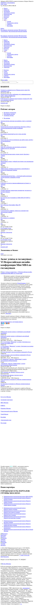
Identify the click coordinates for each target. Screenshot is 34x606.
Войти (2, 28)
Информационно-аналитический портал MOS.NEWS (18, 496)
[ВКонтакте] (1, 323)
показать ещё (4, 103)
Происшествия (8, 14)
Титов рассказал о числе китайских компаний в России (16, 355)
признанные (26, 588)
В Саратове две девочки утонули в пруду (12, 375)
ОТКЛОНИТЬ (11, 2)
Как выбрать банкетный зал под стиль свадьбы (13, 134)
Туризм (9, 21)
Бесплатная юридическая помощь (18, 31)
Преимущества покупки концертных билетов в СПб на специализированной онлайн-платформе (16, 127)
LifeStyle (9, 24)
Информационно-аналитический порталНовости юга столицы (15, 514)
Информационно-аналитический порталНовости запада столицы (15, 508)
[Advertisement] (17, 445)
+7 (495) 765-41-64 (24, 555)
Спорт (5, 18)
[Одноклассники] (5, 323)
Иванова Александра (6, 232)
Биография (10, 25)
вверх (2, 325)
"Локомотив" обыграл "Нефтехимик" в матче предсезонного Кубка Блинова (13, 364)
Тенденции (7, 11)
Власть (6, 8)
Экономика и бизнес (9, 12)
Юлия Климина (21, 283)
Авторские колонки (13, 30)
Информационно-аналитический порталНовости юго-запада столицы (15, 511)
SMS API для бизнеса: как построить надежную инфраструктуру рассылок (13, 147)
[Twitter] (3, 323)
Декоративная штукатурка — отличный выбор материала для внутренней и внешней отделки (16, 176)
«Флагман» (8, 313)
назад (2, 253)
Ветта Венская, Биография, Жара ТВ (10, 205)
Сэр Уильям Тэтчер (6, 228)
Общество (6, 10)
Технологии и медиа (12, 23)
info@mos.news (5, 556)
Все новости (4, 30)
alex (2, 122)
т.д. (21, 604)
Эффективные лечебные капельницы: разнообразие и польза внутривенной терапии (15, 169)
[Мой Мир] (7, 323)
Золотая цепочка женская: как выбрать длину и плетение (16, 121)
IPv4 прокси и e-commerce (8, 218)
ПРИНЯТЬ (4, 2)
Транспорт (6, 15)
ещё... (5, 20)
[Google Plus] (8, 323)
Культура (6, 17)
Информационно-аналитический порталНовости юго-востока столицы (15, 517)
